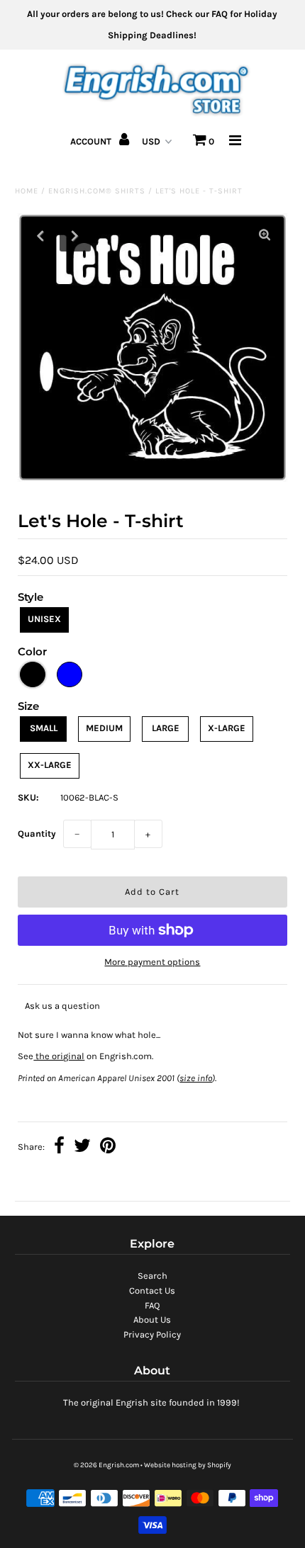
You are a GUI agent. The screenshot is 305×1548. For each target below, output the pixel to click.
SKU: (28, 797)
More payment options (152, 961)
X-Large (226, 728)
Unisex (44, 619)
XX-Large (50, 764)
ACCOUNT (91, 141)
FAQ (152, 1305)
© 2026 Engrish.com (106, 1465)
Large (165, 728)
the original (58, 1056)
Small (43, 728)
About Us (152, 1319)
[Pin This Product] (108, 1147)
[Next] (75, 236)
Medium (104, 728)
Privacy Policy (152, 1334)
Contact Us (152, 1290)
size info (195, 1078)
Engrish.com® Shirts (96, 191)
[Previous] (40, 236)
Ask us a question (62, 1005)
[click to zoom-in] (264, 236)
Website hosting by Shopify (187, 1465)
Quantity (37, 833)
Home (26, 191)
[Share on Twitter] (82, 1147)
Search (152, 1275)
